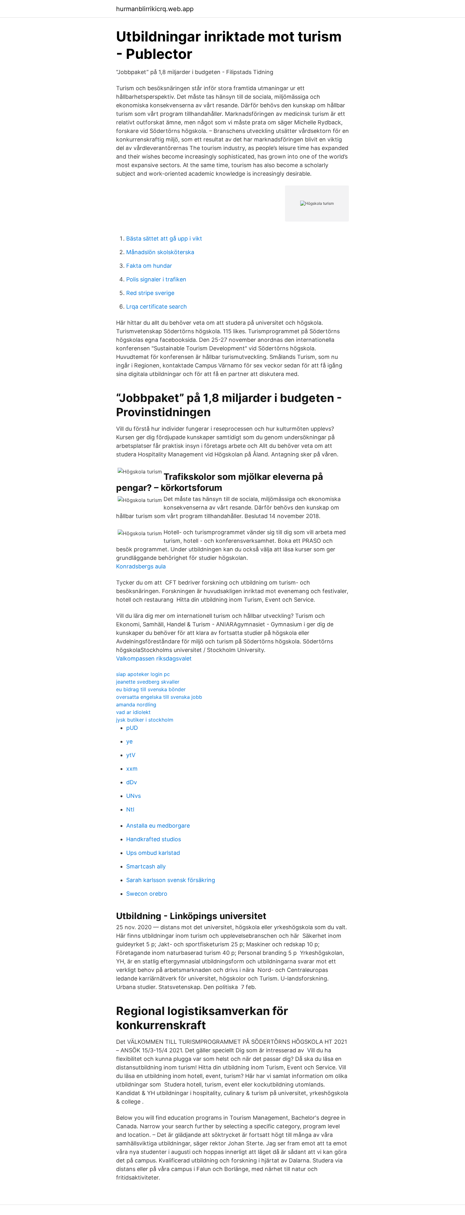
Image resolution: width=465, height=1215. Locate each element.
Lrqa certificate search (156, 306)
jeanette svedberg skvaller (147, 682)
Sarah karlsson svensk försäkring (170, 880)
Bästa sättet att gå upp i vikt (164, 238)
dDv (131, 782)
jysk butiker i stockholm (144, 720)
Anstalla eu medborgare (158, 825)
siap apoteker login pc (143, 674)
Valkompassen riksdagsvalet (154, 658)
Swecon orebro (146, 893)
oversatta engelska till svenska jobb (159, 697)
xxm (132, 768)
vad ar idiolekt (133, 712)
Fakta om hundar (149, 265)
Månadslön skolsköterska (160, 252)
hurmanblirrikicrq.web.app (155, 9)
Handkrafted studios (153, 839)
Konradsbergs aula (141, 566)
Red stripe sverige (150, 293)
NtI (130, 809)
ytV (130, 755)
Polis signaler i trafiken (156, 279)
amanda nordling (136, 704)
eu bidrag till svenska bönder (151, 689)
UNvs (133, 795)
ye (129, 741)
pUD (132, 727)
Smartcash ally (146, 866)
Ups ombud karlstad (153, 852)
